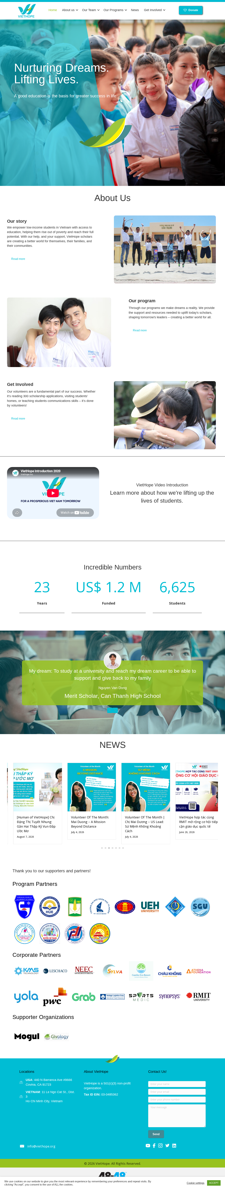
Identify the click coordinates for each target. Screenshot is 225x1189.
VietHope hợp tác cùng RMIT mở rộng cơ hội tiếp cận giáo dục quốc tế (192, 821)
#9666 (67, 1080)
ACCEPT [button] (213, 1183)
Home (53, 10)
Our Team (89, 10)
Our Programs (113, 10)
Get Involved (153, 10)
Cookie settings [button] (195, 1183)
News (135, 10)
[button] (77, 10)
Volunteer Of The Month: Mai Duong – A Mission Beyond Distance (84, 821)
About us (68, 10)
